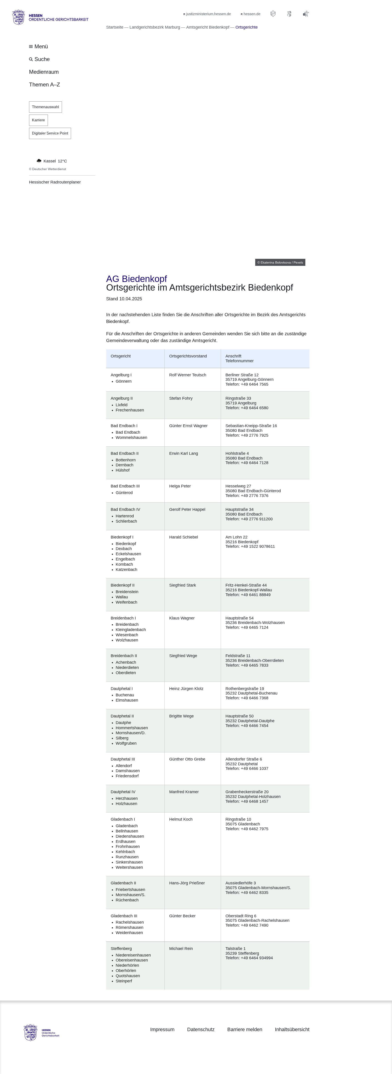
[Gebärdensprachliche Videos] (289, 13)
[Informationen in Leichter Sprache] (273, 13)
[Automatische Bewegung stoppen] (31, 160)
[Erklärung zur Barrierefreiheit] (305, 13)
